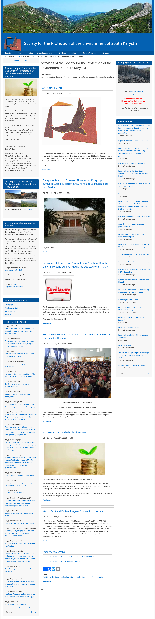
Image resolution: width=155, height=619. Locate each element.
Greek (16, 60)
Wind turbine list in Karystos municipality (133, 262)
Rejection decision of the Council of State (134, 141)
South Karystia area (44, 53)
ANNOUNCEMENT (125, 345)
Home (18, 56)
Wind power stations (12, 308)
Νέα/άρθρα (9, 305)
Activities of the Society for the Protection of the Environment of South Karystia (73, 577)
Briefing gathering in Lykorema (130, 327)
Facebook (16, 284)
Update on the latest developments (131, 163)
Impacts (8, 314)
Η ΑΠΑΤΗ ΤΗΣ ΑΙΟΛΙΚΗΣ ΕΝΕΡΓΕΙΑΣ (19, 493)
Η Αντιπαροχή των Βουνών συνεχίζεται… (20, 475)
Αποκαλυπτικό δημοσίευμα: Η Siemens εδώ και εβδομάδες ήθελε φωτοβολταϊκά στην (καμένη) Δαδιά (20, 583)
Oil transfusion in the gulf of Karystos (132, 365)
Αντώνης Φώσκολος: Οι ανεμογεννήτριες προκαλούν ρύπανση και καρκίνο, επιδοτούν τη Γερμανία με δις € (20, 503)
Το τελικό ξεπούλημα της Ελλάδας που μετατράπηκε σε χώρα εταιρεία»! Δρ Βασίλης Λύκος (19, 330)
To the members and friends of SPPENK (133, 254)
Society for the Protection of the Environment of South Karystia (80, 43)
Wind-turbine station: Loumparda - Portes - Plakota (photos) (72, 556)
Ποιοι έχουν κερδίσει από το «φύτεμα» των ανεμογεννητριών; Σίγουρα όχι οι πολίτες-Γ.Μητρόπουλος (19, 343)
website (13, 282)
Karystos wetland (124, 194)
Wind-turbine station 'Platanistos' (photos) (65, 561)
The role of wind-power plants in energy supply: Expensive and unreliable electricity (133, 355)
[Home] (13, 43)
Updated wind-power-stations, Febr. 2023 (134, 216)
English (24, 60)
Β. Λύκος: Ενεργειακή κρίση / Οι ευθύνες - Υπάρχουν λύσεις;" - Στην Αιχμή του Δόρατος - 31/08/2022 (20, 533)
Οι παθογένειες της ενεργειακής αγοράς (20, 523)
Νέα (19, 53)
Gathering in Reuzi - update (128, 300)
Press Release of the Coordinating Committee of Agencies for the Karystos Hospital (133, 173)
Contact (106, 53)
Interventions (10, 311)
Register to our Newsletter (14, 287)
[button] (74, 220)
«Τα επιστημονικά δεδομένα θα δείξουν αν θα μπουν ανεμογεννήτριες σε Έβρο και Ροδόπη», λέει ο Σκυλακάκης (21, 416)
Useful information (89, 53)
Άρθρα (30, 53)
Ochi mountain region (67, 53)
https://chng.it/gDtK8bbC (13, 270)
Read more (46, 170)
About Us (7, 53)
